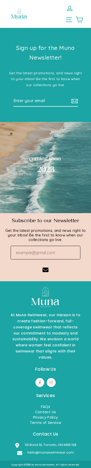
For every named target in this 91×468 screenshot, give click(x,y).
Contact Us (45, 412)
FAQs (45, 406)
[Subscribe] (74, 101)
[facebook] (39, 382)
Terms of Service (45, 422)
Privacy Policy (45, 417)
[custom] (51, 382)
